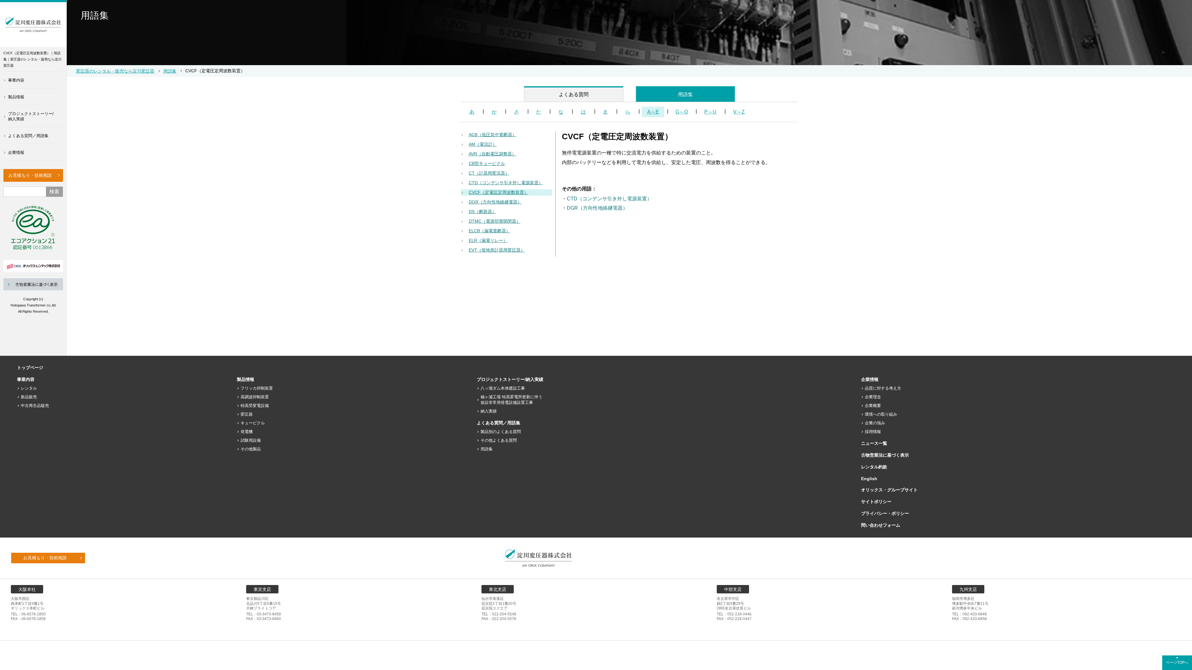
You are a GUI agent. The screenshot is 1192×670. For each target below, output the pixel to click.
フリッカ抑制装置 (257, 388)
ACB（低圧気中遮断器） (493, 134)
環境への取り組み (881, 414)
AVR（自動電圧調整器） (492, 153)
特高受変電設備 (255, 405)
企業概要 (873, 405)
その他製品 (251, 449)
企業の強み (875, 423)
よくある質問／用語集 (28, 135)
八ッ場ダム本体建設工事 (503, 388)
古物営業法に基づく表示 (885, 455)
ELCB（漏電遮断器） (489, 230)
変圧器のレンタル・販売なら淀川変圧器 (115, 71)
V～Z (739, 111)
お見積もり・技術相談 (30, 175)
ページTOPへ (1177, 662)
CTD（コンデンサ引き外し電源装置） (506, 182)
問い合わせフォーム (880, 525)
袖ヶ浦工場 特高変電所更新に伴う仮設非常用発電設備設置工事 (511, 400)
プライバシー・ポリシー (885, 513)
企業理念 (873, 397)
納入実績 (489, 411)
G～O (681, 111)
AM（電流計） (483, 144)
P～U (710, 111)
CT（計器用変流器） (489, 173)
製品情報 (16, 97)
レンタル (29, 388)
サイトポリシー (876, 501)
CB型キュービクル (487, 163)
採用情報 (873, 431)
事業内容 (16, 80)
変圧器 (247, 414)
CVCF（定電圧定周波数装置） (498, 192)
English (869, 478)
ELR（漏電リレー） (488, 240)
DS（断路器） (482, 211)
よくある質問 (574, 94)
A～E (653, 111)
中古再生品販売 (35, 405)
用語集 (169, 71)
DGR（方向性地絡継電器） (495, 201)
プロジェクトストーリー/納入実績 (31, 116)
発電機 (247, 431)
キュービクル (253, 423)
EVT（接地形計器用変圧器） (497, 250)
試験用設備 (251, 440)
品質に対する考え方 (883, 388)
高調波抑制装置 (255, 397)
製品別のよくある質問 (501, 431)
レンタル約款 (874, 466)
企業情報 (16, 152)
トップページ (30, 367)
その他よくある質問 (499, 440)
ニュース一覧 (874, 443)
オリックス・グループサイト (889, 489)
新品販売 (29, 397)
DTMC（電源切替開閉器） (495, 221)
